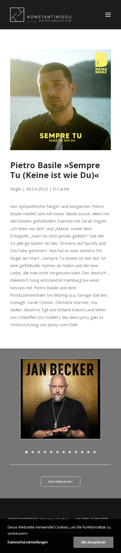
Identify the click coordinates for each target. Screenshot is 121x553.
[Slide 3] (39, 452)
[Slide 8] (70, 452)
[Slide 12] (94, 452)
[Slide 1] (26, 452)
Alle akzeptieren (93, 542)
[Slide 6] (57, 452)
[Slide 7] (63, 452)
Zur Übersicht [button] (60, 482)
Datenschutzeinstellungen (28, 542)
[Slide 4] (45, 452)
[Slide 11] (88, 452)
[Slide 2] (33, 452)
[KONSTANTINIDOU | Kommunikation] (40, 15)
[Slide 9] (76, 452)
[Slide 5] (51, 452)
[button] (108, 14)
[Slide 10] (82, 452)
